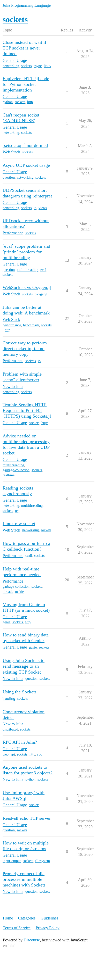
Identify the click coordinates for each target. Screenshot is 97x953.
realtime (8, 475)
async (38, 66)
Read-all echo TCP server (27, 818)
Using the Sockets (19, 691)
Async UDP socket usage (26, 165)
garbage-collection (16, 470)
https (44, 423)
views (43, 208)
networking (11, 66)
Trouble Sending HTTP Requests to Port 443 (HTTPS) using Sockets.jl (27, 410)
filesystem (42, 861)
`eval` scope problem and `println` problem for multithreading (26, 252)
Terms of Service (17, 928)
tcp (17, 511)
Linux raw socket (19, 523)
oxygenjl (41, 294)
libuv (47, 66)
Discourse (32, 940)
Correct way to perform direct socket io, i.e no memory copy (25, 348)
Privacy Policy (47, 928)
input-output (12, 861)
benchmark (31, 325)
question (9, 177)
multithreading (27, 270)
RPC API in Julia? (20, 742)
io (35, 208)
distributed (10, 729)
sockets (26, 66)
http (30, 102)
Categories (26, 918)
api (13, 754)
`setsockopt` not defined (25, 145)
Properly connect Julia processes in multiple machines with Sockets (24, 879)
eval (43, 270)
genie (6, 622)
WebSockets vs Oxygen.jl (27, 287)
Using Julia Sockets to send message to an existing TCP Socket (23, 666)
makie (19, 592)
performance (12, 325)
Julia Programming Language (27, 5)
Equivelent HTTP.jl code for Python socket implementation (26, 84)
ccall (28, 556)
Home (8, 918)
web (6, 754)
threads (8, 592)
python (8, 102)
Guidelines (49, 918)
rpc (39, 754)
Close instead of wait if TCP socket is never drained (24, 48)
